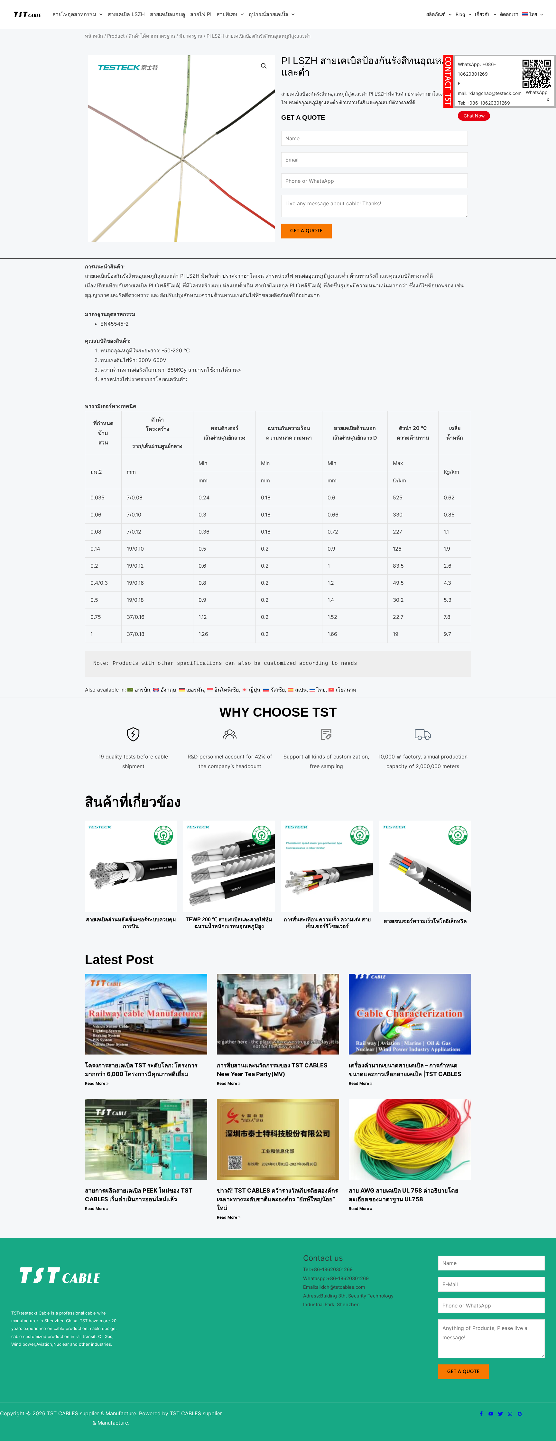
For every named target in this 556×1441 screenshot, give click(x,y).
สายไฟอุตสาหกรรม (74, 14)
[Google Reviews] (519, 1413)
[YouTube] (490, 1413)
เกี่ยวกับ (482, 14)
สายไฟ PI (200, 14)
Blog (460, 14)
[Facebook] (481, 1413)
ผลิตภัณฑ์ (436, 14)
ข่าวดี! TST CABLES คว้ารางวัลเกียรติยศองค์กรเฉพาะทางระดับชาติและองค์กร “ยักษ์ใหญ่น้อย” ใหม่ (277, 1199)
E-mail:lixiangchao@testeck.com (490, 88)
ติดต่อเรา (509, 14)
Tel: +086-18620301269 (484, 103)
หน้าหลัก (94, 36)
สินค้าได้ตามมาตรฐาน (152, 36)
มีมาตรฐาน (190, 36)
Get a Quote (306, 231)
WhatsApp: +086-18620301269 (477, 69)
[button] (99, 14)
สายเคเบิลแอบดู (167, 14)
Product (116, 36)
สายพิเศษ (227, 14)
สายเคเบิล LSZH (126, 14)
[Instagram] (510, 1413)
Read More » (97, 1083)
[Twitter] (500, 1413)
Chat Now (474, 115)
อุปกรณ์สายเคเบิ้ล (268, 14)
